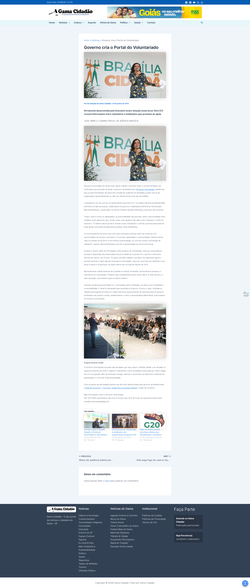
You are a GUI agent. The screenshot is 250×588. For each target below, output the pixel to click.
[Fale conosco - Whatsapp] (202, 2)
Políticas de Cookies (152, 515)
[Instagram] (186, 2)
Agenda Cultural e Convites (123, 515)
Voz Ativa (106, 388)
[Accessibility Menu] (245, 583)
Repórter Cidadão (119, 543)
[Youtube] (194, 2)
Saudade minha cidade (121, 546)
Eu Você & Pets (86, 543)
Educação (83, 529)
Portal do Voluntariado (146, 189)
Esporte (92, 22)
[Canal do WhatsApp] (198, 2)
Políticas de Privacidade (154, 519)
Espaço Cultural (86, 536)
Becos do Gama (118, 519)
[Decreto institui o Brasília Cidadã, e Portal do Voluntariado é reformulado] (96, 421)
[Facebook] (190, 2)
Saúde (137, 22)
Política (123, 22)
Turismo (82, 567)
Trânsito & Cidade (119, 536)
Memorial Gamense (119, 532)
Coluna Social (117, 522)
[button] (68, 22)
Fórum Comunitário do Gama (124, 526)
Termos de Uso (149, 522)
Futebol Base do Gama (121, 529)
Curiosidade (84, 526)
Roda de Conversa (92, 388)
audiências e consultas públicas (124, 388)
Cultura (77, 22)
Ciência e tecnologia (89, 515)
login (107, 480)
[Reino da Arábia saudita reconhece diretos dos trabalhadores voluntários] (152, 421)
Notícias (63, 22)
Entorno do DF (86, 532)
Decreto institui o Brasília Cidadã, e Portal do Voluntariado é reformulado (95, 432)
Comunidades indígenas (90, 522)
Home (52, 22)
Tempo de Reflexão (88, 563)
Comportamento (87, 519)
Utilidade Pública (87, 570)
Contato (151, 22)
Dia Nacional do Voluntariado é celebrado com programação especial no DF (124, 432)
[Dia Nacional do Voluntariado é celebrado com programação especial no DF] (124, 421)
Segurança (84, 560)
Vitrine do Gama (108, 22)
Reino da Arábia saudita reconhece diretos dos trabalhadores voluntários (150, 432)
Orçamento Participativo (122, 539)
